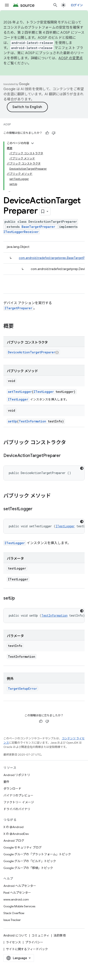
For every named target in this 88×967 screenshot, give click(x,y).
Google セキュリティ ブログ (22, 847)
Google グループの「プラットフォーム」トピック (37, 854)
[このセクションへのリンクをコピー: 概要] (18, 326)
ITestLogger (44, 392)
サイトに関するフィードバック (27, 949)
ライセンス (13, 942)
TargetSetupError (22, 689)
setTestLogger (20, 392)
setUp (12, 421)
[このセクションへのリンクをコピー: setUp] (19, 598)
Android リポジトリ (16, 775)
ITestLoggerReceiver (21, 232)
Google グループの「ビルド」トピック (29, 861)
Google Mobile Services (19, 906)
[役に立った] (47, 133)
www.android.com (16, 899)
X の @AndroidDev (16, 834)
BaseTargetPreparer (38, 227)
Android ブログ (13, 841)
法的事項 (60, 935)
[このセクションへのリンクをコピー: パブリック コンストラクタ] (70, 442)
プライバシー (34, 942)
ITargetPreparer (18, 308)
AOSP (7, 124)
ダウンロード (12, 789)
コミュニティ (40, 935)
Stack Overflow (13, 913)
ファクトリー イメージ (18, 802)
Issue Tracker (12, 920)
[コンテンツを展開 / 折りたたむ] (32, 143)
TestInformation (32, 421)
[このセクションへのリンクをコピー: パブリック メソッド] (55, 496)
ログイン (77, 5)
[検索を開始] (55, 5)
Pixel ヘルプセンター (17, 893)
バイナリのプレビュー (18, 795)
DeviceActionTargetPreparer (31, 352)
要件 (6, 782)
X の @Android (13, 827)
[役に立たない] (53, 133)
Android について (15, 935)
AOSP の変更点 (71, 58)
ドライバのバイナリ (16, 809)
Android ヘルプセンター (19, 886)
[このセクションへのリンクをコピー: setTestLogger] (36, 509)
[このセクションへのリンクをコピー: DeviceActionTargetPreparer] (65, 455)
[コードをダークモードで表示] (81, 468)
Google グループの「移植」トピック (28, 868)
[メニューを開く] (7, 5)
